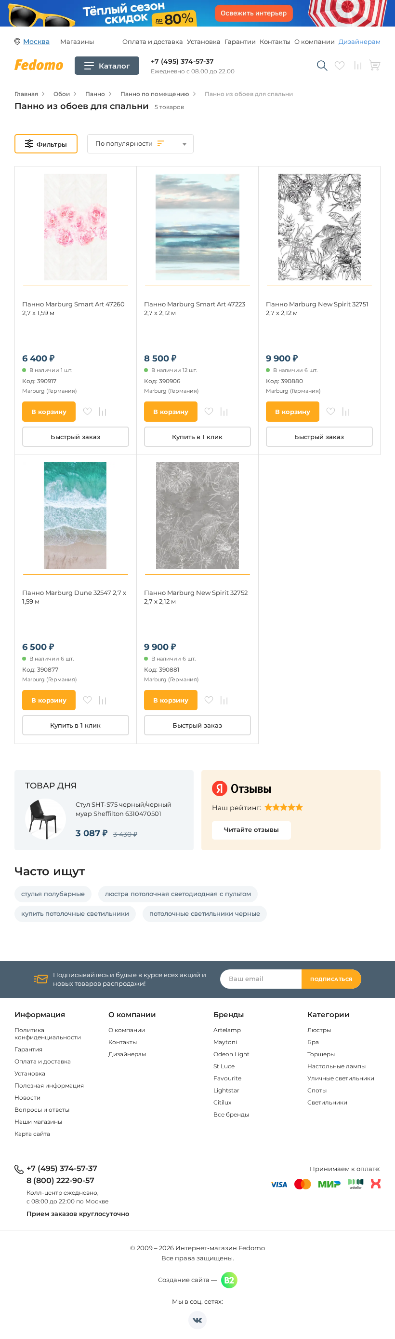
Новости (27, 1097)
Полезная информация (49, 1085)
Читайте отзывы (251, 829)
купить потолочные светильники (75, 913)
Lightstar (226, 1090)
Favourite (227, 1078)
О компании (314, 41)
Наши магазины (38, 1121)
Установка (204, 41)
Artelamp (227, 1030)
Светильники (327, 1102)
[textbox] (140, 143)
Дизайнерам (360, 41)
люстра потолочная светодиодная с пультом (178, 893)
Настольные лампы (336, 1066)
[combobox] (140, 143)
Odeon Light (231, 1054)
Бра (313, 1042)
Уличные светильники (340, 1078)
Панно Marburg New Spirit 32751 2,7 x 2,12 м (317, 308)
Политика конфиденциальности (47, 1033)
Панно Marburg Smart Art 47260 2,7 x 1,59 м (73, 308)
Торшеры (321, 1054)
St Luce (224, 1066)
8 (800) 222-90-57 (60, 1180)
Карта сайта (32, 1133)
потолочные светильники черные (204, 913)
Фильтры (52, 144)
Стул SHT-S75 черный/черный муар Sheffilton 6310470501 (123, 809)
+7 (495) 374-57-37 (182, 61)
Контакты (275, 41)
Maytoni (225, 1042)
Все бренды (231, 1114)
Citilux (222, 1102)
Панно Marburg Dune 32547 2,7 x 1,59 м (74, 597)
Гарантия (28, 1049)
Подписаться (331, 979)
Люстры (319, 1030)
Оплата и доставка (152, 41)
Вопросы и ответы (41, 1109)
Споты (317, 1090)
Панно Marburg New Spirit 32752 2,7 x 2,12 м (196, 597)
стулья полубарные (53, 893)
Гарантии (240, 41)
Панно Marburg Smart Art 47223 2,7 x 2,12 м (194, 308)
